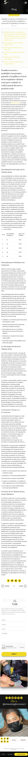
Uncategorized (14, 15)
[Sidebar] (2, 229)
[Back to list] (14, 586)
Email (11, 754)
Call (4, 754)
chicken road (15, 102)
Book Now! (21, 754)
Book (24, 740)
